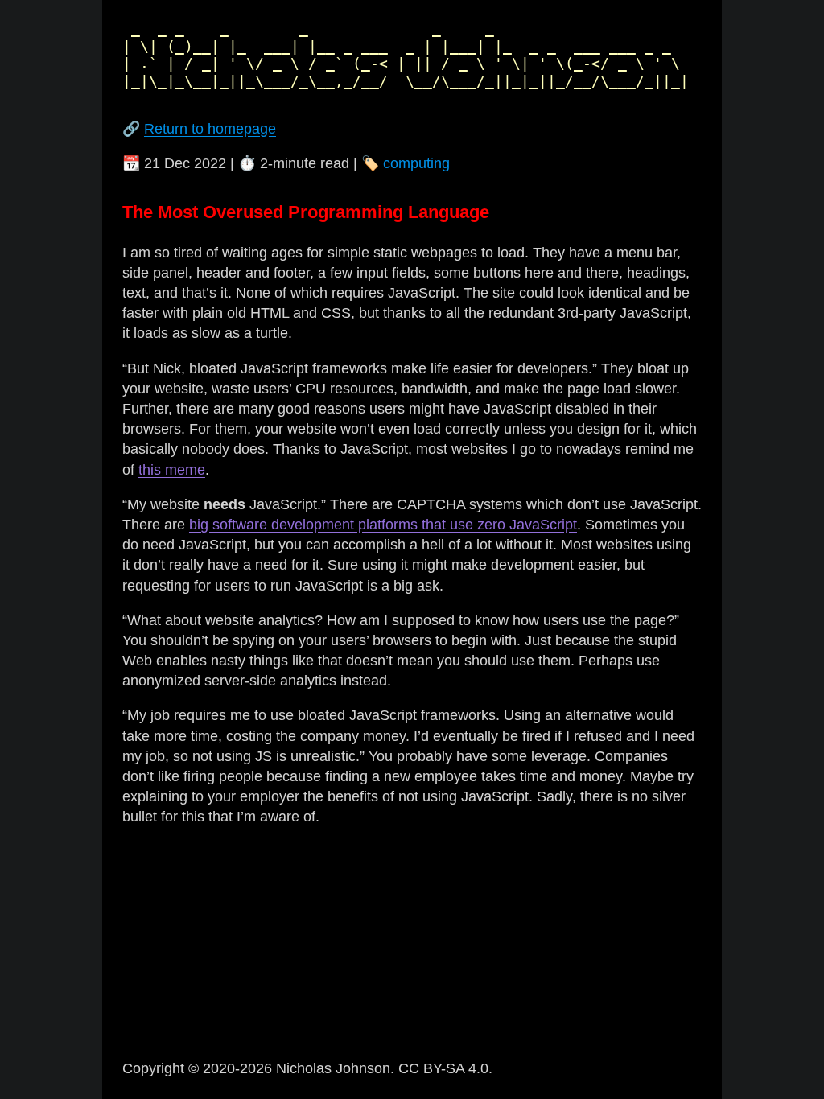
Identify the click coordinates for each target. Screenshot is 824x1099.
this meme (171, 470)
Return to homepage (210, 129)
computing (416, 163)
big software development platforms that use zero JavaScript (383, 525)
